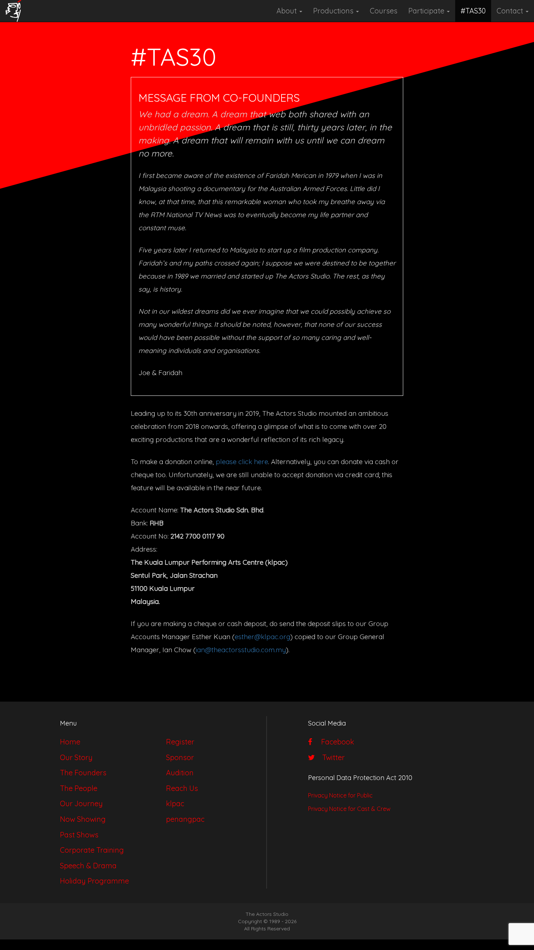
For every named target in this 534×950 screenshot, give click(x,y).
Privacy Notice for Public (340, 795)
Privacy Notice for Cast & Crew (349, 808)
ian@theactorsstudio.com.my (241, 649)
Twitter (332, 757)
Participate (427, 10)
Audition (180, 772)
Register (180, 741)
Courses (383, 10)
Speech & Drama (88, 865)
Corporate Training (92, 849)
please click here (242, 461)
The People (78, 788)
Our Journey (81, 803)
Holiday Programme (94, 880)
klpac (175, 803)
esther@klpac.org (262, 636)
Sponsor (180, 757)
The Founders (83, 772)
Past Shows (79, 834)
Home (70, 741)
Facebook (335, 741)
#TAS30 (473, 10)
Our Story (76, 757)
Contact (511, 10)
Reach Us (182, 788)
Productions (334, 10)
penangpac (185, 819)
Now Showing (83, 819)
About (287, 10)
